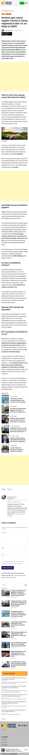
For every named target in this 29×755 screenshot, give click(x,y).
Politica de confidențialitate (9, 754)
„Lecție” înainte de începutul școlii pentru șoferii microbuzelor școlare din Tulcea (18, 624)
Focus (12, 11)
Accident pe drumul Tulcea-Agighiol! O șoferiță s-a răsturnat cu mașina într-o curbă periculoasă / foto (18, 593)
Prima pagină (5, 11)
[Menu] (26, 3)
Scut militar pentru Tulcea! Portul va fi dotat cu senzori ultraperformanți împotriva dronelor (19, 664)
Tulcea (3, 287)
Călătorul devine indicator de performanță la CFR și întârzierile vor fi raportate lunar (19, 634)
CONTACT (3, 719)
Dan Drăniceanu (10, 30)
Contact (22, 3)
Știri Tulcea (8, 14)
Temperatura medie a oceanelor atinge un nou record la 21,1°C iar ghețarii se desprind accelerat (18, 614)
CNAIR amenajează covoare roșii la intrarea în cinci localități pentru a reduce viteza (18, 654)
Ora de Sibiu (3, 739)
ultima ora (10, 489)
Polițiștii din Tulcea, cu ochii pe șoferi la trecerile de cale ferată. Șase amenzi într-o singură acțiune (19, 603)
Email (2, 554)
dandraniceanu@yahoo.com (15, 501)
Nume (2, 547)
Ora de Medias (4, 744)
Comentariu (4, 532)
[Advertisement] (14, 76)
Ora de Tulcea (4, 742)
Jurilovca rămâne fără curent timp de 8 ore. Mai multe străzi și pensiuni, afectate (19, 644)
